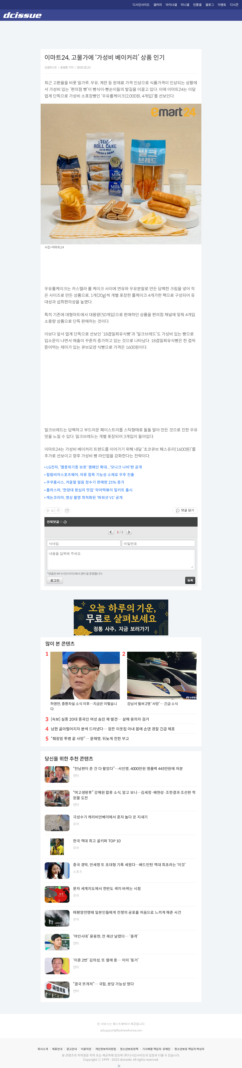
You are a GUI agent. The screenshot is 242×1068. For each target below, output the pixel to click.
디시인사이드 (141, 5)
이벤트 (222, 5)
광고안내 (71, 1049)
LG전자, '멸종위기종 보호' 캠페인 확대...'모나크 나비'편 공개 (94, 467)
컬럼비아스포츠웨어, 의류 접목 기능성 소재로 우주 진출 (90, 474)
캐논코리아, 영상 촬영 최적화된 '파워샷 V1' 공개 (84, 497)
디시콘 (234, 5)
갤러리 (157, 5)
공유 (67, 510)
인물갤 (197, 5)
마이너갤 (171, 5)
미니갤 (185, 5)
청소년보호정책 (129, 1049)
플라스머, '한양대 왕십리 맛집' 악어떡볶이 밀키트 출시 (89, 490)
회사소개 (43, 1049)
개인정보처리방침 (105, 1049)
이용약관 (86, 1049)
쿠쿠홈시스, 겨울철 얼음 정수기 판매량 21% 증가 (85, 482)
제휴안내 (57, 1049)
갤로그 (209, 5)
